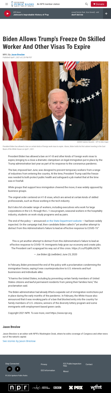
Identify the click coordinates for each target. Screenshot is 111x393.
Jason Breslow (18, 54)
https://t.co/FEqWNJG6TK (86, 248)
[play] (7, 13)
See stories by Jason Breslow (19, 341)
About (65, 371)
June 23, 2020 (69, 254)
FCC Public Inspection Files (72, 365)
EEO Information (48, 371)
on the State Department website (64, 220)
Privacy (44, 364)
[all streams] (107, 13)
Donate (100, 4)
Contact (89, 364)
